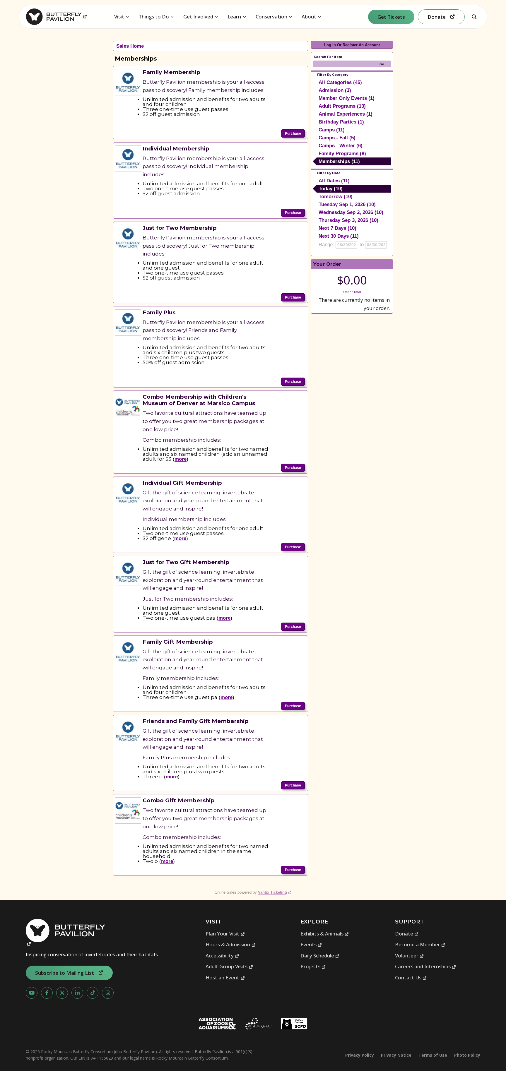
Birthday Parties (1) (341, 122)
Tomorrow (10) (336, 196)
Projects (313, 966)
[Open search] (474, 17)
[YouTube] (31, 993)
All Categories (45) (340, 82)
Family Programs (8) (342, 153)
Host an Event (225, 977)
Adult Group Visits (229, 966)
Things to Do (154, 16)
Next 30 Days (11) (339, 236)
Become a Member (420, 944)
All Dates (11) (334, 181)
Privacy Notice (396, 1055)
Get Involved (198, 16)
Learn (234, 16)
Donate (407, 933)
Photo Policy (467, 1055)
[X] (62, 993)
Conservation (271, 16)
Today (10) (331, 188)
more (181, 459)
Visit (119, 16)
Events (311, 944)
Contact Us (411, 977)
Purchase (293, 133)
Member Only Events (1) (347, 98)
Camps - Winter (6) (341, 145)
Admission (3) (335, 90)
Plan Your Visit (225, 933)
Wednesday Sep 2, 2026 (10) (351, 212)
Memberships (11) (339, 161)
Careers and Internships (425, 966)
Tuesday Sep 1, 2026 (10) (347, 204)
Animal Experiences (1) (345, 114)
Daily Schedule (320, 955)
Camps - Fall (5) (337, 137)
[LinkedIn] (77, 993)
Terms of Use (432, 1055)
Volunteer (409, 955)
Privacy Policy (359, 1055)
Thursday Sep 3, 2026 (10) (348, 220)
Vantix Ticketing (275, 892)
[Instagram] (108, 993)
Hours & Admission (231, 944)
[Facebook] (47, 993)
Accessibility (222, 955)
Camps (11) (332, 130)
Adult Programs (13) (342, 106)
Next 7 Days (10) (337, 228)
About (309, 16)
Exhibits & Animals (324, 933)
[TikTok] (92, 993)
